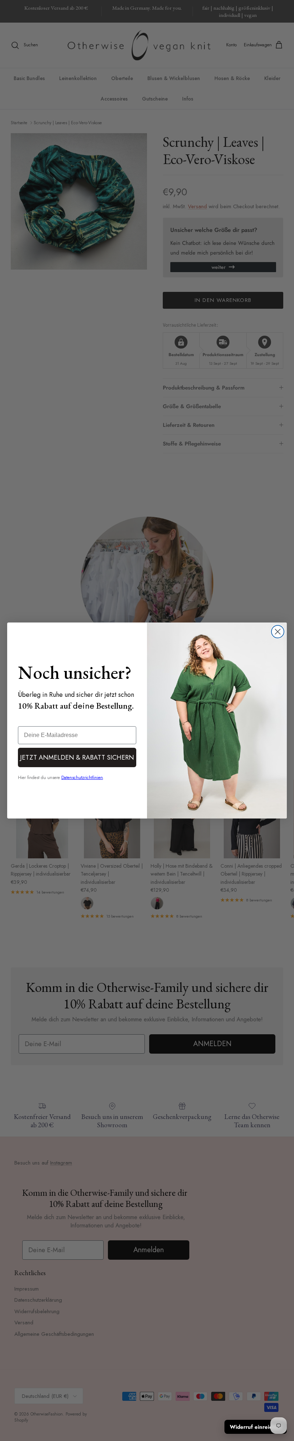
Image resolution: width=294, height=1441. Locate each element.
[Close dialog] (277, 631)
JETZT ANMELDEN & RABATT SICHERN (77, 757)
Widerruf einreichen (255, 1427)
